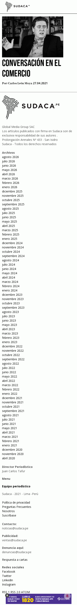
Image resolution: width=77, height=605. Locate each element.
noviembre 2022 (13, 351)
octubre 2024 (11, 252)
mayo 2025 (9, 221)
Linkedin (7, 580)
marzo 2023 (10, 333)
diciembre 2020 (12, 449)
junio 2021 (9, 424)
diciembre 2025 (12, 191)
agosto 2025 (10, 208)
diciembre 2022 (12, 346)
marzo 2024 (10, 282)
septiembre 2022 (13, 359)
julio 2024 (8, 264)
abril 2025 (8, 226)
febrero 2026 (10, 183)
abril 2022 (8, 381)
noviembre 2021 (13, 402)
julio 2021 (8, 419)
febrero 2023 (10, 338)
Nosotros (8, 511)
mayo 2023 (9, 325)
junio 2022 (9, 372)
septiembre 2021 (13, 411)
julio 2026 (8, 161)
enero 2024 (9, 290)
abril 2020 (8, 458)
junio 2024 (9, 269)
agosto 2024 (10, 260)
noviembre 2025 (13, 196)
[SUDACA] (17, 7)
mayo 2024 (9, 273)
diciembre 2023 (12, 295)
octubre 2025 (11, 200)
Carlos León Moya (20, 83)
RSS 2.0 (15, 592)
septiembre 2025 (13, 204)
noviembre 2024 (13, 247)
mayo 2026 (9, 170)
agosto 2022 (10, 363)
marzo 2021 (10, 437)
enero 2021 (9, 445)
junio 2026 (9, 165)
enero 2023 (9, 342)
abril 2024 (8, 277)
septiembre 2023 (13, 307)
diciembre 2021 (12, 398)
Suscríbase (9, 515)
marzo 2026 (10, 178)
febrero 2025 (10, 234)
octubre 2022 (11, 355)
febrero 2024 (10, 286)
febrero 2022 (10, 389)
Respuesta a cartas (15, 560)
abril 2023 (8, 329)
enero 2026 (9, 187)
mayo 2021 (9, 428)
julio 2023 (8, 316)
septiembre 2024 (13, 256)
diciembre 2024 (12, 243)
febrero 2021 (10, 441)
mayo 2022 (9, 376)
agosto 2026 (10, 157)
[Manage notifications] (67, 596)
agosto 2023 (10, 312)
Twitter (6, 576)
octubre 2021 (11, 406)
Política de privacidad (16, 502)
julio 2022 (8, 368)
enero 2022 (9, 394)
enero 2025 (9, 239)
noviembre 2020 (13, 454)
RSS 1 (6, 592)
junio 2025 (9, 217)
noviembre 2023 (13, 299)
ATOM (25, 592)
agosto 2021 (10, 415)
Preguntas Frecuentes (16, 507)
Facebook (8, 571)
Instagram (9, 584)
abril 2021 (8, 432)
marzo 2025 (10, 230)
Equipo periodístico (16, 486)
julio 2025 (8, 213)
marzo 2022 (10, 385)
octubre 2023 (11, 303)
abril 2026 (8, 174)
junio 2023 (9, 320)
